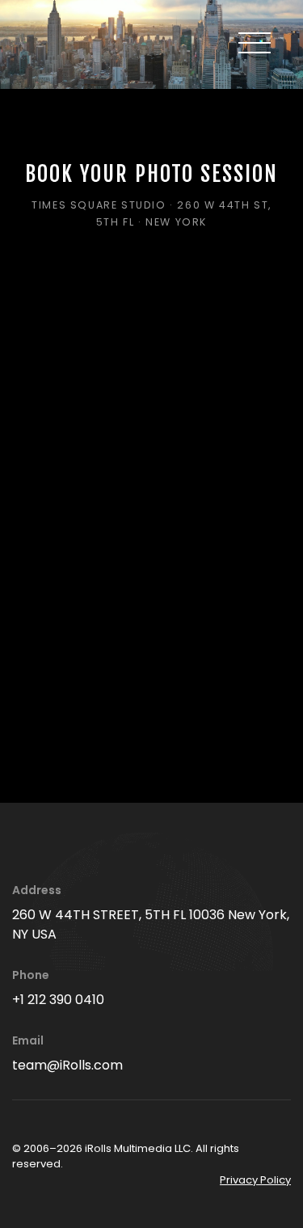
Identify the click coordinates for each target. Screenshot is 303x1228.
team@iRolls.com (67, 1065)
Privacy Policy (255, 1180)
